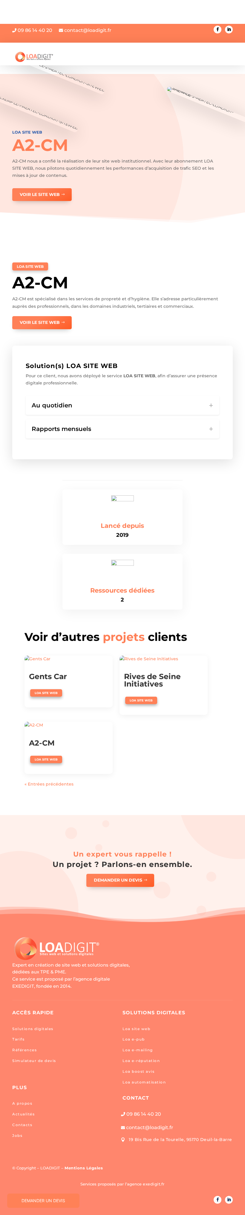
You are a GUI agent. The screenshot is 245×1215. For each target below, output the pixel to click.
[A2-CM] (68, 725)
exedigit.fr (154, 1184)
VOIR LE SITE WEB (40, 194)
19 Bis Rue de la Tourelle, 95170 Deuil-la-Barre (180, 1139)
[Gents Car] (68, 659)
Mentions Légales (84, 1167)
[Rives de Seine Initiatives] (164, 659)
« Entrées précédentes (49, 784)
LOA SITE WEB (27, 132)
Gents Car (48, 676)
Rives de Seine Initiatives (152, 680)
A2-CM (42, 742)
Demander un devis (118, 880)
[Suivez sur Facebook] (217, 29)
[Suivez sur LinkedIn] (229, 29)
